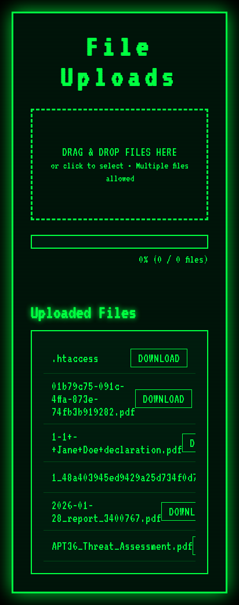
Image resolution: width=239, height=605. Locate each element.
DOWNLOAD (159, 358)
